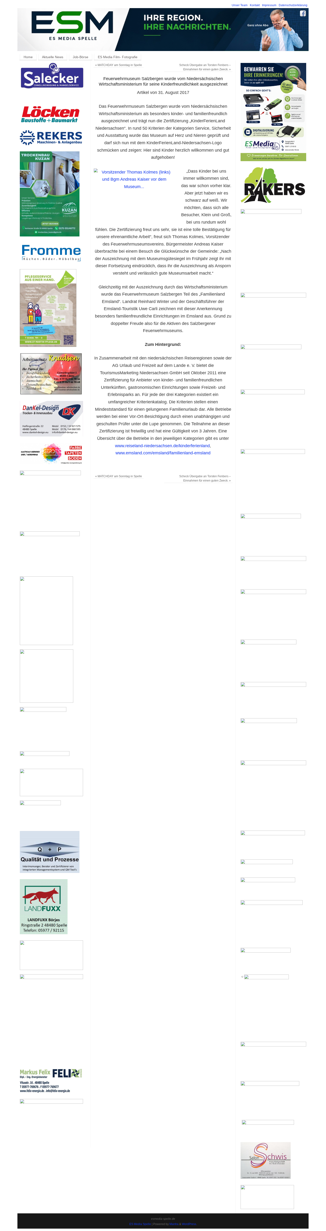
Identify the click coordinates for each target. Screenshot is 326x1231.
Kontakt (255, 5)
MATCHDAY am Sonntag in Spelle (118, 65)
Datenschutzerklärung (293, 5)
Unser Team (239, 5)
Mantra (174, 1224)
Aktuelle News (52, 57)
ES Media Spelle (140, 1224)
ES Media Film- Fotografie (117, 57)
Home (28, 57)
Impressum (269, 5)
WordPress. (189, 1224)
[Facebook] (303, 14)
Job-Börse (80, 57)
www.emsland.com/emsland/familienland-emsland (163, 453)
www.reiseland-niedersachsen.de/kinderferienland (162, 445)
